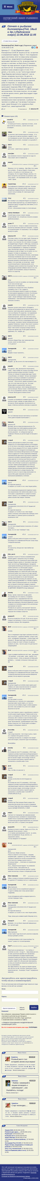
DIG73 (10, 144)
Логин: (4, 989)
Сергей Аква (12, 184)
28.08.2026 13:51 (26, 1132)
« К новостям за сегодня (10, 41)
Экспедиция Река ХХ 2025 (13, 1143)
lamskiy (10, 592)
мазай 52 (10, 119)
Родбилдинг (9, 1134)
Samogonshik (12, 348)
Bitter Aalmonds (13, 876)
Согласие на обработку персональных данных (16, 1176)
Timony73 (11, 921)
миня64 (10, 162)
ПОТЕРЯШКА (33, 1027)
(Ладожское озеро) (19, 45)
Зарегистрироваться (9, 1008)
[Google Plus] (37, 47)
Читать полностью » (19, 1070)
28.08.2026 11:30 (18, 1134)
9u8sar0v (11, 422)
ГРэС (9, 198)
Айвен (10, 132)
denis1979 (11, 827)
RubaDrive (14, 1057)
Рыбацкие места (10, 1135)
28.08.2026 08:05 (21, 1135)
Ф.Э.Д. (10, 843)
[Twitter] (35, 47)
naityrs (10, 812)
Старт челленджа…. (20, 1105)
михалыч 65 (34, 109)
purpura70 (11, 616)
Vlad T (10, 946)
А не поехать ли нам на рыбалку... (15, 1139)
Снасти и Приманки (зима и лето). (15, 1150)
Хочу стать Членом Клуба (13, 1148)
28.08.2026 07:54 (21, 1137)
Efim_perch (11, 554)
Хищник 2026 (9, 1130)
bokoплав (15, 1081)
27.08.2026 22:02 (27, 1143)
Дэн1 (9, 627)
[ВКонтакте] (32, 47)
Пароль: (4, 996)
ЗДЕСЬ (25, 1019)
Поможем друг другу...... (12, 1132)
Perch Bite (11, 730)
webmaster (26, 1180)
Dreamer (10, 409)
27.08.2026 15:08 (16, 1146)
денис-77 (11, 223)
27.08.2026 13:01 (27, 1148)
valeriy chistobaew (13, 213)
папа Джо (11, 153)
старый (10, 440)
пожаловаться (23, 109)
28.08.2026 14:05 (19, 1130)
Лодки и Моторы (10, 1137)
